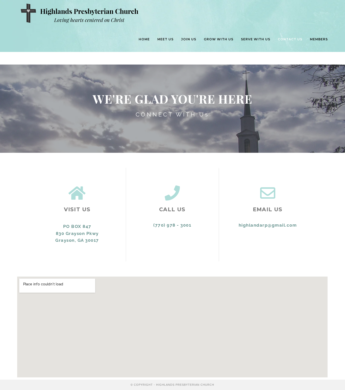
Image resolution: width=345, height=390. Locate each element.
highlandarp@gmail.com (268, 225)
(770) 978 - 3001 (172, 225)
